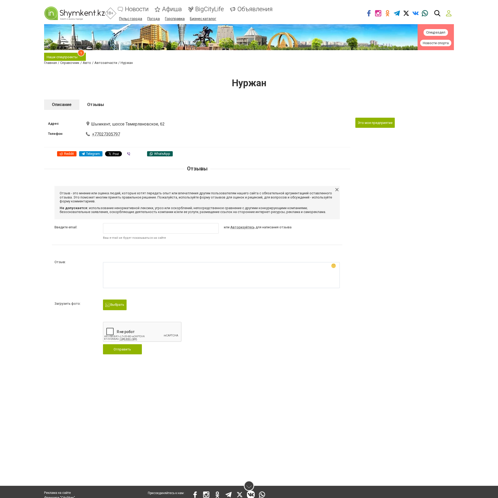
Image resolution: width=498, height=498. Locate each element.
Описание (62, 104)
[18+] (74, 13)
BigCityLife (209, 9)
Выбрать (116, 305)
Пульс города (130, 19)
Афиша (172, 9)
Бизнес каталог (203, 19)
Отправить (122, 349)
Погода (153, 19)
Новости (137, 9)
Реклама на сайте (57, 493)
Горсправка (175, 19)
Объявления (255, 9)
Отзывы (95, 104)
